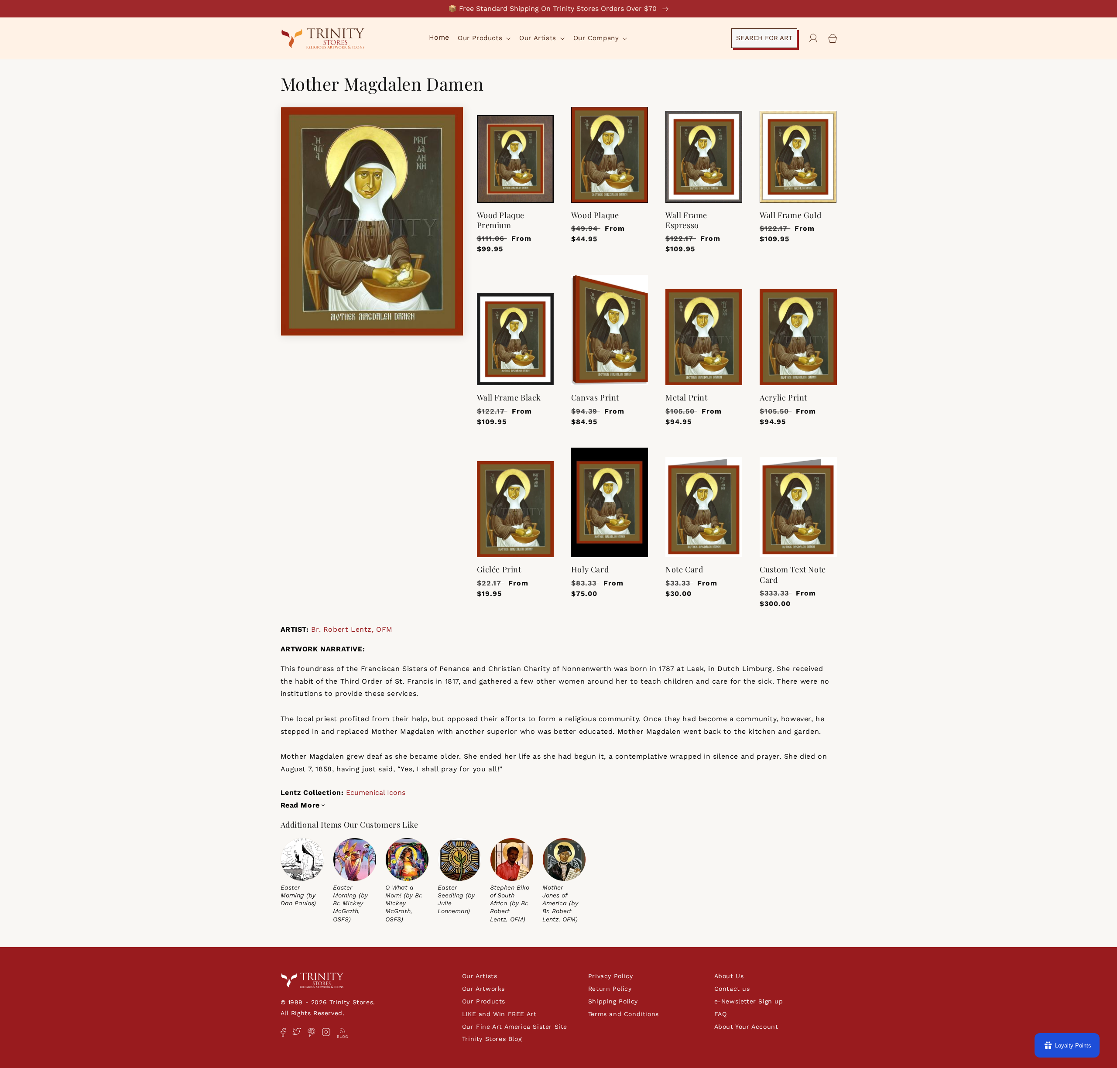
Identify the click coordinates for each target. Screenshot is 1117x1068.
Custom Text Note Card (793, 575)
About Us (729, 975)
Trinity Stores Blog (491, 1038)
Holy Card (590, 570)
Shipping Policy (613, 1001)
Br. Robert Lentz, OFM (352, 629)
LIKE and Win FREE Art (499, 1013)
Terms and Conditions (623, 1013)
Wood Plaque (595, 215)
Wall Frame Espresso (686, 220)
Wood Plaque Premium (501, 220)
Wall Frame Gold (790, 215)
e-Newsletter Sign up (748, 1001)
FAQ (720, 1013)
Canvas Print (595, 398)
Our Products (483, 1001)
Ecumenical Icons (375, 792)
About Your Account (746, 1026)
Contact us (732, 988)
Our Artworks (483, 988)
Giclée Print (499, 570)
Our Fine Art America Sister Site (514, 1026)
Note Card (684, 570)
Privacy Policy (610, 975)
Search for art (764, 38)
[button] (483, 38)
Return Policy (610, 988)
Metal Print (686, 398)
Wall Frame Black (509, 398)
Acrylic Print (783, 398)
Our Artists (479, 975)
